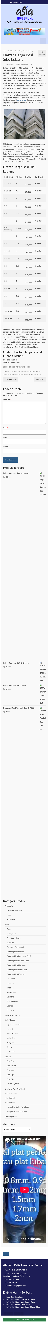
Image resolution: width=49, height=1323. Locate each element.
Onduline (10, 996)
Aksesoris (9, 906)
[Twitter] (8, 1314)
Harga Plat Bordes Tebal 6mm (18, 1304)
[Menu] (43, 41)
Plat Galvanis (10, 1102)
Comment (7, 400)
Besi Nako (11, 1070)
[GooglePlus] (15, 1314)
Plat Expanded (11, 1093)
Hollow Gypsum (13, 1083)
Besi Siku (25, 64)
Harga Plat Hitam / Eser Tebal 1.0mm (20, 1302)
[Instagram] (11, 1314)
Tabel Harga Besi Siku (16, 374)
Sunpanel (10, 1010)
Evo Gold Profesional (15, 947)
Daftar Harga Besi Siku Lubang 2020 (20, 371)
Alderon (10, 929)
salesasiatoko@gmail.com (15, 1285)
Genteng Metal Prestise (16, 965)
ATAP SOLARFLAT (12, 1015)
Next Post (39, 379)
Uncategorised (11, 1116)
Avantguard (11, 933)
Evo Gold (10, 942)
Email (5, 437)
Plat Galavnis (10, 1098)
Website (5, 447)
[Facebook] (5, 1314)
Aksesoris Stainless (14, 910)
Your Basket (16, 2)
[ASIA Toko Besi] (24, 13)
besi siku (6, 371)
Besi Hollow (11, 1065)
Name (5, 428)
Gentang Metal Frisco (15, 951)
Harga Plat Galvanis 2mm (17, 1111)
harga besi (35, 371)
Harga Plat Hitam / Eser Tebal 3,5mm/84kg (23, 1307)
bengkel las (21, 100)
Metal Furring (12, 1033)
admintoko (10, 64)
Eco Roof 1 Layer (14, 938)
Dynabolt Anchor (13, 1024)
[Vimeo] (21, 1314)
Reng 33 (10, 1042)
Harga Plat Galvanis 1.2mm (18, 1107)
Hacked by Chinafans (14, 1297)
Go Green (11, 978)
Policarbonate (12, 1001)
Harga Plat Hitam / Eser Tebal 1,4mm (20, 1299)
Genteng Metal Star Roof (17, 969)
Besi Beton (11, 1061)
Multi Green (11, 992)
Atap (7, 924)
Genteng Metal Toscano (16, 974)
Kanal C (10, 1029)
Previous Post (11, 379)
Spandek (10, 1005)
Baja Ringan (10, 1020)
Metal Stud (11, 1038)
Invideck (10, 987)
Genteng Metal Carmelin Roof (19, 956)
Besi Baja (8, 1056)
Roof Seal (11, 919)
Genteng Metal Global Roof (18, 960)
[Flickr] (18, 1314)
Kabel (9, 915)
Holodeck (10, 983)
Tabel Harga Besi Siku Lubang (32, 374)
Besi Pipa (10, 1074)
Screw (9, 1047)
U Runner (11, 1051)
